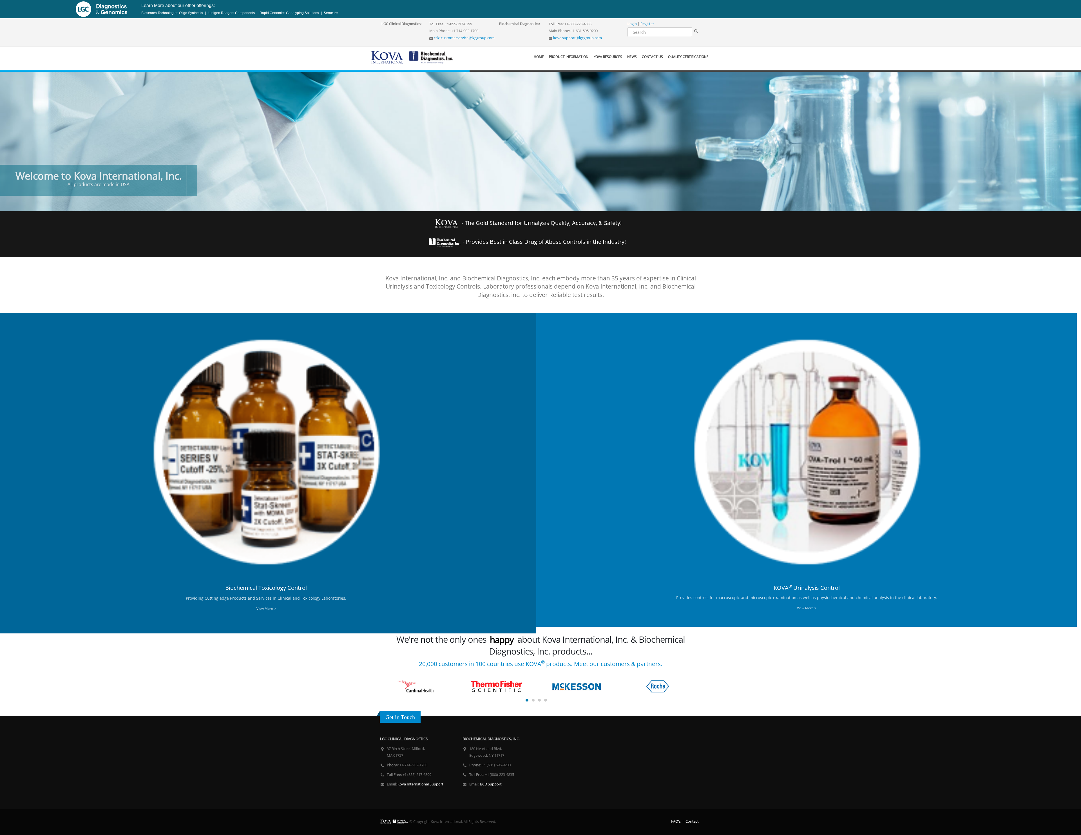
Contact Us (652, 56)
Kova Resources (607, 56)
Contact (692, 821)
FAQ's (676, 821)
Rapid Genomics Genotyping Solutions (289, 13)
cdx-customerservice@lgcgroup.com (464, 37)
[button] (6, 134)
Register (647, 23)
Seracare (330, 13)
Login (632, 23)
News (632, 56)
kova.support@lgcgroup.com (577, 37)
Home (539, 56)
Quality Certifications (688, 56)
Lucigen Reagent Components (231, 13)
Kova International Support (420, 784)
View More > (266, 608)
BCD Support (490, 784)
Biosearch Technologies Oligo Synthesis (172, 13)
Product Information (568, 56)
